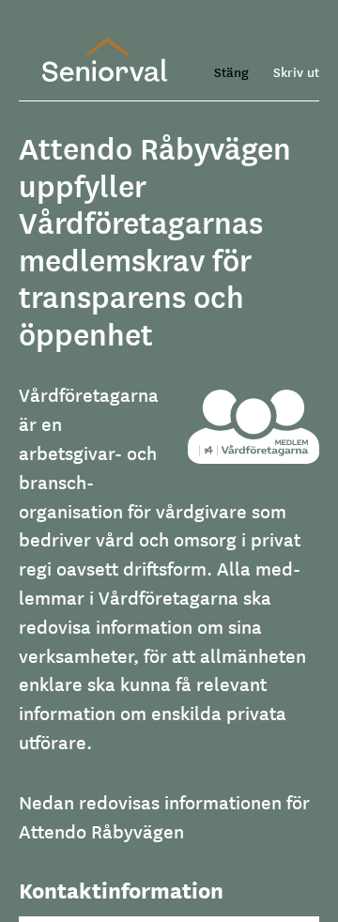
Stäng (231, 71)
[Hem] (105, 60)
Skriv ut (296, 71)
